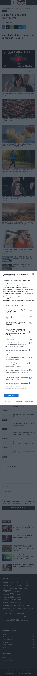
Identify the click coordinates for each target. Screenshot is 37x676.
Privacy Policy (29, 401)
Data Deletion (8, 401)
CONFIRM (11, 395)
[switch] (30, 310)
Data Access (18, 401)
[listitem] (18, 306)
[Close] (33, 274)
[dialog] (18, 338)
